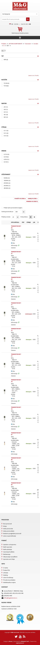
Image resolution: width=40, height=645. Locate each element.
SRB (12, 24)
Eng (17, 24)
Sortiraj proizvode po (7, 211)
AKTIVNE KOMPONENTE (15, 44)
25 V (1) (6, 107)
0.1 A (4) (6, 130)
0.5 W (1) (6, 162)
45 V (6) (6, 114)
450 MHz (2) (7, 188)
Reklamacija (6, 554)
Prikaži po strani (5, 217)
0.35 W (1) (6, 159)
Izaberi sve (31, 75)
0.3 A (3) (6, 136)
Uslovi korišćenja (8, 577)
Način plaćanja (7, 549)
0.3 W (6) (6, 157)
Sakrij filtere (32, 198)
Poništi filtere (20, 198)
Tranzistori (28, 44)
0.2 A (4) (6, 133)
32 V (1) (6, 112)
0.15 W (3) (6, 154)
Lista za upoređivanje (9, 536)
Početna (3, 44)
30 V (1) (6, 109)
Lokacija (5, 573)
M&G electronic (15, 632)
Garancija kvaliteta (8, 552)
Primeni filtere (31, 201)
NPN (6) (6, 59)
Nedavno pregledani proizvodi (12, 533)
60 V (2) (6, 117)
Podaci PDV (6, 570)
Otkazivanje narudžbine (10, 557)
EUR (30, 24)
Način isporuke (7, 547)
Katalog (5, 575)
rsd (27, 24)
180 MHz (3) (7, 180)
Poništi (37, 75)
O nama (5, 568)
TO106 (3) (6, 83)
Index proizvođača (8, 531)
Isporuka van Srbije (9, 559)
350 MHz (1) (7, 185)
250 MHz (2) (7, 183)
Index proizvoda (8, 528)
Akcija (5, 526)
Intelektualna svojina (9, 582)
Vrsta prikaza (24, 217)
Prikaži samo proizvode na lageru (13, 208)
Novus (10, 641)
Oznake (35, 44)
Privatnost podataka (9, 580)
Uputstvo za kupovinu (9, 544)
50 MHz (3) (7, 178)
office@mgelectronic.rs (10, 598)
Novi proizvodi (7, 524)
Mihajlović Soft (25, 641)
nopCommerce (20, 643)
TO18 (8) (6, 86)
